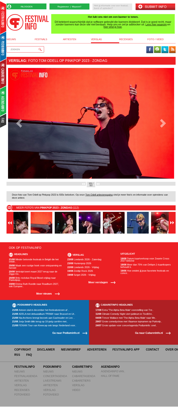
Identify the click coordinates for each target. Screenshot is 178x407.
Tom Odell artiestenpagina (99, 194)
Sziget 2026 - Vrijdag (81, 275)
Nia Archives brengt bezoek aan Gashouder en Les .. (43, 318)
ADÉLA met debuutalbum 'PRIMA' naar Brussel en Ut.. (43, 314)
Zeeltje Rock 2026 (80, 271)
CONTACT (152, 349)
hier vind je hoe (113, 27)
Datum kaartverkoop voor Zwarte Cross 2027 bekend (144, 259)
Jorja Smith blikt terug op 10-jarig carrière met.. (40, 321)
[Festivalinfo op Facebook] (149, 50)
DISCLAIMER (46, 349)
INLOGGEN (26, 6)
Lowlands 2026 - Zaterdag (84, 259)
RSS (17, 354)
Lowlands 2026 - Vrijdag (83, 267)
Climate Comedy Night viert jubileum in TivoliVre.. (124, 314)
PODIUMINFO (52, 366)
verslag (96, 39)
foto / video (155, 39)
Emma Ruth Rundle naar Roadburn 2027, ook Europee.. (34, 285)
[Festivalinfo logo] (28, 22)
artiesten (69, 39)
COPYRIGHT (22, 349)
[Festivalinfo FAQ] (3, 120)
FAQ (29, 354)
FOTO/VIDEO (22, 394)
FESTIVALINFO (24, 366)
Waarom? (76, 6)
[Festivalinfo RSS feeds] (172, 50)
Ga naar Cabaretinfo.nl (149, 332)
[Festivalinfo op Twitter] (164, 50)
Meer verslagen (98, 282)
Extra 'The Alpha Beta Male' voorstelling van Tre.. (124, 310)
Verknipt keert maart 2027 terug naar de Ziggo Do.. (33, 272)
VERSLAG (20, 385)
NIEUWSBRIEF (71, 349)
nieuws (11, 39)
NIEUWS (19, 371)
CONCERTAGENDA (55, 376)
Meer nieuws (44, 293)
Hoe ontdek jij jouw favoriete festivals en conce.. (144, 272)
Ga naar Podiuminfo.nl (65, 332)
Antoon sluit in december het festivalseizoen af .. (40, 310)
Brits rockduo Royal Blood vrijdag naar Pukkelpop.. (32, 279)
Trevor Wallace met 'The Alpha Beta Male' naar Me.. (126, 318)
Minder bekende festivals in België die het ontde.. (34, 260)
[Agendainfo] (3, 101)
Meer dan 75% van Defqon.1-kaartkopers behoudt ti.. (145, 266)
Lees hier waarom (156, 24)
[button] (19, 123)
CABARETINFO (82, 366)
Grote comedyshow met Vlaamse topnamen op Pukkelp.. (129, 321)
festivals (41, 39)
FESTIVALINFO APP (126, 349)
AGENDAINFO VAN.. (113, 371)
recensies (126, 39)
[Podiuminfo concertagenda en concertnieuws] (3, 46)
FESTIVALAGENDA (25, 376)
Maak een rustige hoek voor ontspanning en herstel (35, 266)
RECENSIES (22, 390)
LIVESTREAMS (52, 380)
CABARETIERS (81, 380)
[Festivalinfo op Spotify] (157, 50)
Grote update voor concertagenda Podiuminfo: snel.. (126, 325)
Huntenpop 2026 (79, 263)
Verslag (17, 61)
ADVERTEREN (96, 349)
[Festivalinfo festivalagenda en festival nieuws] (3, 17)
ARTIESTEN (21, 380)
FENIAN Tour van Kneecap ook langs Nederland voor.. (44, 325)
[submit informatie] (155, 7)
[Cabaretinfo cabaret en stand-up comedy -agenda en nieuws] (3, 73)
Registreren (63, 6)
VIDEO (76, 390)
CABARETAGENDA (83, 376)
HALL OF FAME (110, 375)
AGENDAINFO (110, 366)
